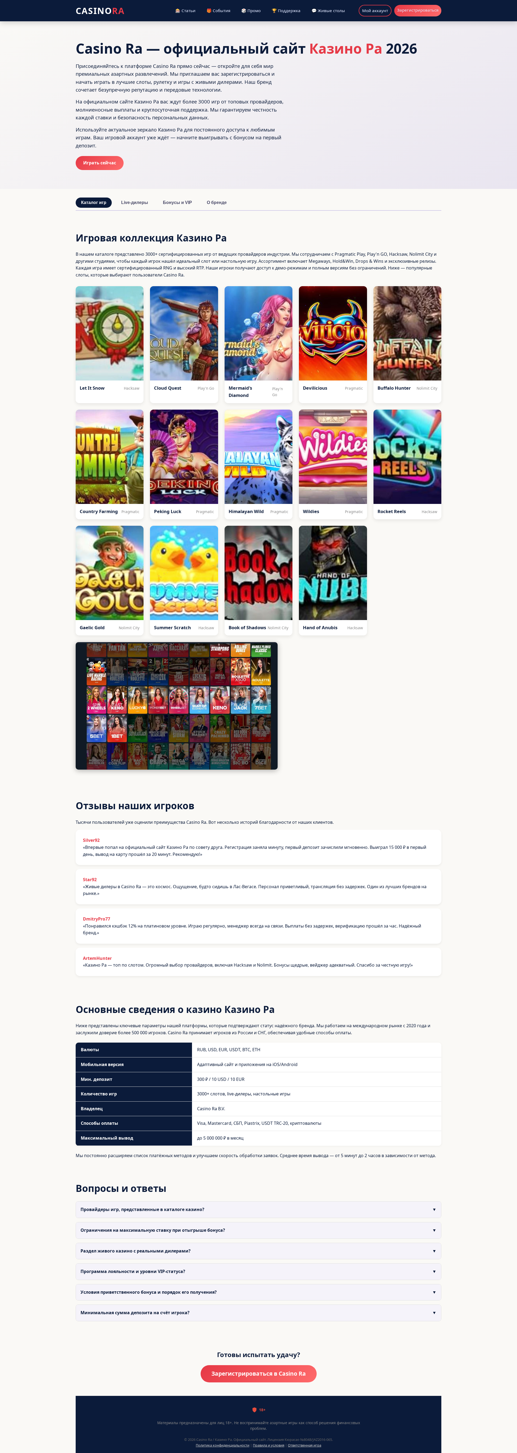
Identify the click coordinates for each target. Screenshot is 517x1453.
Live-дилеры (134, 202)
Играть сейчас (99, 163)
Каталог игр (93, 202)
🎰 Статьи (185, 10)
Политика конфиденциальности (222, 1445)
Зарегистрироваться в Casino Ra (258, 1373)
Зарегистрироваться (417, 10)
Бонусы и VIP (177, 202)
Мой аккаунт (375, 10)
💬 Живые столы (328, 10)
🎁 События (218, 10)
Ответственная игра (304, 1445)
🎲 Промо (251, 10)
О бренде (217, 202)
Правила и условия (268, 1445)
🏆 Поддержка (286, 10)
